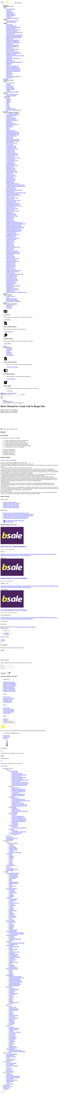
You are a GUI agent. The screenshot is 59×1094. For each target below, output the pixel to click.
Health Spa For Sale (10, 179)
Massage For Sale (10, 181)
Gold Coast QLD (10, 50)
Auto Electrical (12, 900)
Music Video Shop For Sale (12, 258)
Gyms (10, 923)
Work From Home (10, 130)
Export (10, 970)
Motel (10, 880)
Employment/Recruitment (15, 939)
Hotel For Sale (9, 137)
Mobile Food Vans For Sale (12, 210)
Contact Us (6, 720)
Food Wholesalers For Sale (12, 204)
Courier (11, 906)
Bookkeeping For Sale (11, 235)
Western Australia (10, 14)
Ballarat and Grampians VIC (12, 40)
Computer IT (12, 994)
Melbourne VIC (10, 38)
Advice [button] (5, 346)
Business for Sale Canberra (9, 691)
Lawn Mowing (12, 1037)
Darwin (8, 104)
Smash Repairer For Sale (12, 172)
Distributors (12, 953)
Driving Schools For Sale (12, 165)
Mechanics (11, 913)
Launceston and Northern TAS (13, 58)
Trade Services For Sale (11, 288)
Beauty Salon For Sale (11, 175)
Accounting (12, 988)
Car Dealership (12, 905)
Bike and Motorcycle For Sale (13, 157)
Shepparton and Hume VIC (12, 46)
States (7, 769)
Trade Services (12, 1046)
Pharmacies (11, 1021)
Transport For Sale (10, 174)
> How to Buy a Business (12, 367)
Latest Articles (9, 1074)
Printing (11, 1001)
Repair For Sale (9, 287)
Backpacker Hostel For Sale (12, 133)
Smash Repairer (12, 917)
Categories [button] (5, 111)
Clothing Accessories (14, 1008)
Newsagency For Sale (11, 260)
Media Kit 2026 (7, 713)
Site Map (5, 738)
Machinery (11, 896)
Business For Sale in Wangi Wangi (11, 507)
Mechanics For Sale (10, 168)
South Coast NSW (10, 33)
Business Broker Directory (12, 300)
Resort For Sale (9, 142)
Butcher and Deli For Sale (12, 197)
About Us (5, 718)
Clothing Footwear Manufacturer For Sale (15, 223)
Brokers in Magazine (11, 1056)
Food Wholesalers (13, 955)
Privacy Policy (6, 736)
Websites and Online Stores (15, 1050)
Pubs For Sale (9, 212)
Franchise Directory (10, 108)
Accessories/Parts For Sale (12, 154)
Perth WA (8, 64)
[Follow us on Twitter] (7, 743)
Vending (11, 1024)
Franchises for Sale (7, 700)
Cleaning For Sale (10, 272)
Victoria (8, 10)
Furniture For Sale (10, 256)
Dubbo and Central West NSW (13, 29)
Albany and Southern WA (12, 66)
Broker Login (9, 1060)
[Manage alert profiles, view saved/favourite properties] (1, 393)
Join (8, 393)
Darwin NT (9, 75)
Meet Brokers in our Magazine (13, 301)
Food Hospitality (10, 122)
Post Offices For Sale (11, 266)
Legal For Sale (9, 243)
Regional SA (9, 63)
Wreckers (11, 914)
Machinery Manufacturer (15, 984)
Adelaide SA (9, 59)
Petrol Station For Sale (11, 170)
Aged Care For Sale (10, 269)
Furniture (11, 1012)
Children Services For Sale (12, 271)
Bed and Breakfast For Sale (12, 134)
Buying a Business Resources (13, 1076)
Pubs (10, 963)
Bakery (11, 948)
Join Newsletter (9, 355)
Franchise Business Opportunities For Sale (16, 192)
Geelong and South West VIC (13, 42)
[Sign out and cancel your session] (3, 393)
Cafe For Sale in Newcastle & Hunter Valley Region (15, 518)
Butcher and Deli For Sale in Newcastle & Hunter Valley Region (18, 515)
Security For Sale (10, 248)
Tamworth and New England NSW (14, 35)
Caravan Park (12, 878)
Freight (10, 971)
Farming (11, 893)
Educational (12, 937)
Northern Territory (10, 15)
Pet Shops (11, 1020)
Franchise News (10, 1078)
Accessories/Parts (13, 899)
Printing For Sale (10, 245)
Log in (2, 766)
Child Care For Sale (10, 187)
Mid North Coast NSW (11, 31)
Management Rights (13, 882)
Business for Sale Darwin (9, 688)
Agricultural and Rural (11, 115)
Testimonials (9, 307)
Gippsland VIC (9, 44)
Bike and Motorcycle (14, 902)
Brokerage (11, 992)
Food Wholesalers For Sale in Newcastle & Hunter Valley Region (18, 514)
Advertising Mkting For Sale (12, 234)
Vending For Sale (10, 267)
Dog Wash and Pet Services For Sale (14, 274)
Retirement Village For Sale (12, 141)
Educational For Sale (11, 188)
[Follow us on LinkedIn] (7, 744)
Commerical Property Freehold (16, 932)
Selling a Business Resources (13, 1077)
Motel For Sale (9, 138)
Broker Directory (10, 1055)
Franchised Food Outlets (14, 957)
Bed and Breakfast (13, 877)
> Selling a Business (8, 331)
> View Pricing (6, 319)
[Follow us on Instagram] (7, 741)
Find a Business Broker (11, 298)
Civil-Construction (13, 993)
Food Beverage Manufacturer (16, 981)
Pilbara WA (9, 72)
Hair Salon (11, 924)
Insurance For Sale (10, 241)
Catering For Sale (10, 199)
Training (11, 940)
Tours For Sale (9, 144)
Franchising (9, 352)
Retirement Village (13, 883)
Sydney (8, 98)
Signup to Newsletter (11, 22)
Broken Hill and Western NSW (13, 27)
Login (7, 297)
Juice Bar (11, 961)
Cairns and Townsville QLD (18, 799)
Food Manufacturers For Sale (13, 203)
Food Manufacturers (13, 954)
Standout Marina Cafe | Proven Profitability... (14, 578)
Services (8, 129)
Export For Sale (10, 217)
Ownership (8, 353)
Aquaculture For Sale (11, 147)
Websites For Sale (10, 291)
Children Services (13, 1029)
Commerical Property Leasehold (16, 933)
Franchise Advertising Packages (13, 110)
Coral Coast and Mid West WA (13, 69)
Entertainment (12, 1034)
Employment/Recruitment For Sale (14, 190)
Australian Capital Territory (12, 18)
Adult (10, 1006)
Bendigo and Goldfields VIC (12, 41)
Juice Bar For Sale (10, 209)
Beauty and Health (10, 117)
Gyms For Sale (9, 177)
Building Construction (14, 1028)
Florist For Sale (9, 254)
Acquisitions (9, 349)
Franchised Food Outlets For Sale (14, 205)
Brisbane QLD (9, 47)
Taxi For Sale (9, 173)
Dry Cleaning (12, 1033)
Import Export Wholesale (12, 124)
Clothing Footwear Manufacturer (16, 977)
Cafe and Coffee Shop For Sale (13, 200)
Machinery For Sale (10, 152)
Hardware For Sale (10, 257)
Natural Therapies (13, 930)
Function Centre (13, 959)
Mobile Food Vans (13, 962)
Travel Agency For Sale (11, 143)
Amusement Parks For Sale (12, 132)
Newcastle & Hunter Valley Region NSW (14, 520)
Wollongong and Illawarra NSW (13, 37)
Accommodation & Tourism (12, 113)
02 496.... (7, 633)
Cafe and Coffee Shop (14, 952)
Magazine (8, 1073)
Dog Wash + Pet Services (15, 1032)
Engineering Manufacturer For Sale (14, 226)
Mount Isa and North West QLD (13, 53)
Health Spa (11, 926)
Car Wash (11, 904)
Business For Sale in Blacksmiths (11, 506)
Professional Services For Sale (13, 285)
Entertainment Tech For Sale (12, 253)
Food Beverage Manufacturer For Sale (15, 227)
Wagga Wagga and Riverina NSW (14, 36)
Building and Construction (15, 976)
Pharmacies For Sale (11, 265)
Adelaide (8, 102)
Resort (10, 884)
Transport (11, 919)
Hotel (10, 879)
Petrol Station (12, 915)
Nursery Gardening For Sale (12, 261)
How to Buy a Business (8, 698)
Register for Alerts (7, 702)
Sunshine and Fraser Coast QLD (19, 805)
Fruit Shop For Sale (10, 207)
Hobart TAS (9, 57)
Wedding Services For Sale (12, 289)
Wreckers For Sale (10, 169)
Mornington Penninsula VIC (12, 45)
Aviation (11, 901)
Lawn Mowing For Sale (11, 279)
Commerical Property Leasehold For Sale (15, 186)
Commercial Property (11, 119)
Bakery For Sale (10, 196)
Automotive (9, 116)
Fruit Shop (11, 958)
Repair (10, 1045)
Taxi (10, 918)
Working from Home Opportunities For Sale (16, 292)
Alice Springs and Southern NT (13, 76)
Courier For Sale (10, 161)
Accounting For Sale (11, 232)
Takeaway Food (13, 967)
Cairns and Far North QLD (12, 49)
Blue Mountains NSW (11, 26)
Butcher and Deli (13, 949)
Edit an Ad (8, 306)
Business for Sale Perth (8, 687)
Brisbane (8, 100)
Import (10, 972)
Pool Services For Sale (11, 283)
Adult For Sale (9, 249)
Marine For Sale (10, 166)
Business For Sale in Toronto (10, 502)
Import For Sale (9, 219)
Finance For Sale (10, 240)
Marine (10, 911)
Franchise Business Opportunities (16, 943)
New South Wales (10, 9)
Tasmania (8, 16)
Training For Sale (10, 191)
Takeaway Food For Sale (12, 216)
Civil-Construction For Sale (12, 238)
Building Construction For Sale (13, 270)
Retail (7, 128)
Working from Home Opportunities (17, 1051)
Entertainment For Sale (11, 276)
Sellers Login (6, 707)
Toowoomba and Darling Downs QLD (15, 55)
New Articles (9, 348)
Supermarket (12, 966)
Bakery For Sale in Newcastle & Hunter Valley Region (15, 513)
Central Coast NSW (10, 28)
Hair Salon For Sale (10, 178)
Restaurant (11, 964)
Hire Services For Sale (11, 278)
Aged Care (11, 1027)
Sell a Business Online (8, 710)
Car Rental (11, 908)
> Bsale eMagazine (10, 378)
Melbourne (8, 99)
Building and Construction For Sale (14, 222)
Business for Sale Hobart (9, 689)
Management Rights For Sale (13, 139)
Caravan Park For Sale (11, 135)
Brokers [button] (5, 293)
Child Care (11, 936)
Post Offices (12, 1023)
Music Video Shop (13, 1015)
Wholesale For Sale (10, 221)
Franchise (8, 121)
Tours (10, 887)
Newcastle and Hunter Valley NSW (14, 32)
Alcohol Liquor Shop (14, 946)
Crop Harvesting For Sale (12, 148)
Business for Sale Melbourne (10, 683)
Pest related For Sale (11, 282)
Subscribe (3, 673)
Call (3, 639)
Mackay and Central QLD (12, 51)
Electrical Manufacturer (14, 979)
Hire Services (12, 1036)
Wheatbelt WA (9, 73)
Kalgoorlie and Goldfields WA (13, 71)
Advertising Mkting (13, 989)
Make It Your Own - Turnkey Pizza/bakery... (14, 546)
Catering (11, 950)
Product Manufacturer (14, 985)
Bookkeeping (12, 990)
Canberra (8, 107)
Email (3, 640)
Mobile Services (13, 1038)
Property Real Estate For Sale (13, 247)
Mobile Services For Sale (12, 280)
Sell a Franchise (10, 1064)
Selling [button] (5, 302)
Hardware (11, 1014)
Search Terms (4, 394)
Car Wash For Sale (10, 159)
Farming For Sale (10, 150)
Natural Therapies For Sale (12, 183)
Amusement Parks (13, 874)
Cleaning (11, 1030)
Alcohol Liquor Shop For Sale (13, 195)
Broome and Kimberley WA (12, 67)
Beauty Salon (12, 922)
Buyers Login (6, 696)
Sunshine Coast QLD (11, 54)
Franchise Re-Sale (13, 944)
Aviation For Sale (10, 156)
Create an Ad (9, 1068)
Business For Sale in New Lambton (11, 503)
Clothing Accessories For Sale (13, 252)
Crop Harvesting (13, 892)
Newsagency (12, 1016)
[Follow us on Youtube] (7, 745)
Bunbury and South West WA (13, 68)
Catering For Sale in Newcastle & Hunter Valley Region (16, 516)
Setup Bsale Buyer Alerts (12, 20)
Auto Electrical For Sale (11, 155)
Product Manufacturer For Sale (13, 231)
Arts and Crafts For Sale (11, 250)
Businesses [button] (5, 5)
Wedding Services (13, 1047)
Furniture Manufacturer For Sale (13, 229)
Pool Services (12, 1041)
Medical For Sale (10, 182)
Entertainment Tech (13, 1010)
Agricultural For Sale (11, 146)
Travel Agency (12, 886)
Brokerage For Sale (10, 236)
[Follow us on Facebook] (7, 740)
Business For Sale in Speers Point (11, 504)
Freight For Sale (10, 218)
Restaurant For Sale (10, 213)
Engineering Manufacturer (15, 980)
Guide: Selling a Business (12, 1065)
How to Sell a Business (8, 709)
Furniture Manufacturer (14, 983)
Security (11, 1003)
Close (2, 650)
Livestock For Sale (10, 151)
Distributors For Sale (11, 201)
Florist (10, 1011)
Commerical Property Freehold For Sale (15, 185)
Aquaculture (12, 891)
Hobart (7, 106)
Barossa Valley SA (10, 60)
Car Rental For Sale (10, 163)
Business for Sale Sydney (9, 682)
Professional (9, 126)
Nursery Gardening (13, 1018)
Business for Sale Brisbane (9, 684)
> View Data (9, 390)
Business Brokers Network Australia (27, 627)
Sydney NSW (9, 24)
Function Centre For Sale (12, 208)
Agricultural (12, 890)
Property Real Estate (13, 1002)
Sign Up (6, 766)
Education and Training (11, 120)
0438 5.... (7, 634)
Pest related (11, 1039)
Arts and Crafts (12, 1007)
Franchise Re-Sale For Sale (12, 194)
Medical (11, 928)
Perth (7, 103)
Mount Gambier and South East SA (14, 62)
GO (2, 397)
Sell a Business (18, 2)
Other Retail (12, 1019)
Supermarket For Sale (11, 214)
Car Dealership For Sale (11, 160)
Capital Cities (9, 853)
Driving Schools (13, 910)
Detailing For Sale (10, 164)
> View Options (7, 343)
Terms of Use (6, 735)
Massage (11, 927)
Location (23, 394)
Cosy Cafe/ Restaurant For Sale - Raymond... (14, 610)
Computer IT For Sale (11, 239)
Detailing (11, 909)
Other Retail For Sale (11, 262)
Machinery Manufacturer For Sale (14, 230)
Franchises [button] (5, 79)
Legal (10, 998)
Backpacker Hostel (13, 875)
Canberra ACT (9, 77)
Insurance (11, 997)
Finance (11, 996)
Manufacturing (9, 125)
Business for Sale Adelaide (9, 686)
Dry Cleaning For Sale (11, 275)
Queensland (9, 11)
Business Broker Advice (11, 1080)
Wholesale (11, 974)
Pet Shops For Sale (10, 263)
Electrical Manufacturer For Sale (13, 225)
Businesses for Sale (7, 699)
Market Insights (9, 1081)
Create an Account (10, 296)
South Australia (10, 13)
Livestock (11, 895)
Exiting (8, 351)
